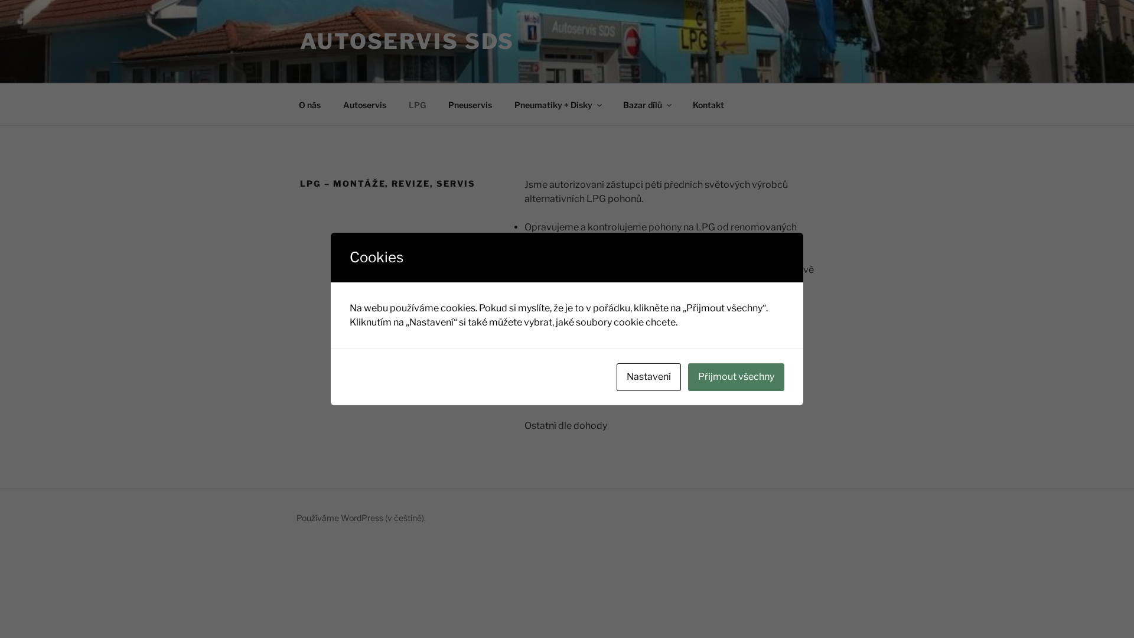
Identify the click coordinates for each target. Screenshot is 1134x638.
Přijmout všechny (736, 376)
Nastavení (649, 376)
